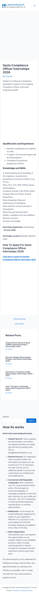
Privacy (30, 590)
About (24, 590)
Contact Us (17, 590)
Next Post (19, 324)
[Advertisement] (19, 34)
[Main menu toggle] (34, 5)
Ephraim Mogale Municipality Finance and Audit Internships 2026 (19, 359)
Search (6, 417)
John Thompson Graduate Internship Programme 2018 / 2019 (18, 388)
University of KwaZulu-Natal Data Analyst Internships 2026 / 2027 (19, 374)
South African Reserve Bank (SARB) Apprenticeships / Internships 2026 (18, 344)
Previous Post (19, 319)
